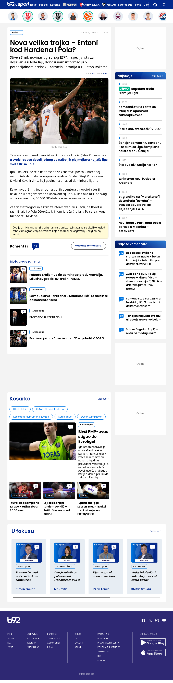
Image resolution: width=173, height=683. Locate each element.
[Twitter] (150, 620)
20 (114, 546)
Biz (9, 642)
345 (121, 252)
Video (78, 634)
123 (121, 315)
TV (76, 638)
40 (35, 245)
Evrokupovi (37, 289)
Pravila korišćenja (108, 642)
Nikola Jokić (20, 409)
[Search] (164, 4)
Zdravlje (32, 634)
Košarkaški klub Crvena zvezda (31, 416)
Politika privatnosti (108, 647)
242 (23, 290)
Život (10, 647)
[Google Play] (153, 642)
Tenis (138, 4)
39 (23, 269)
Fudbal (43, 4)
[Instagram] (157, 620)
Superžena (33, 647)
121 (121, 329)
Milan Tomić (101, 589)
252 (121, 273)
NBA (49, 495)
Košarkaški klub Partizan (50, 409)
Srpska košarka (64, 566)
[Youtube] (164, 620)
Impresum (102, 638)
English (79, 642)
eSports (51, 634)
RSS (99, 656)
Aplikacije (103, 651)
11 (152, 546)
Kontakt (102, 660)
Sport (10, 638)
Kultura (31, 642)
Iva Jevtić (60, 589)
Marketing (103, 634)
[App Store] (153, 653)
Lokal (50, 647)
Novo (33, 4)
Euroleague (125, 4)
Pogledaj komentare (88, 245)
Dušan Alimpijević (91, 416)
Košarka (55, 4)
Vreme (78, 647)
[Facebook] (143, 620)
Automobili (53, 642)
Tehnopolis (53, 638)
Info (9, 634)
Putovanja (33, 638)
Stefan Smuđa (25, 589)
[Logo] (18, 4)
